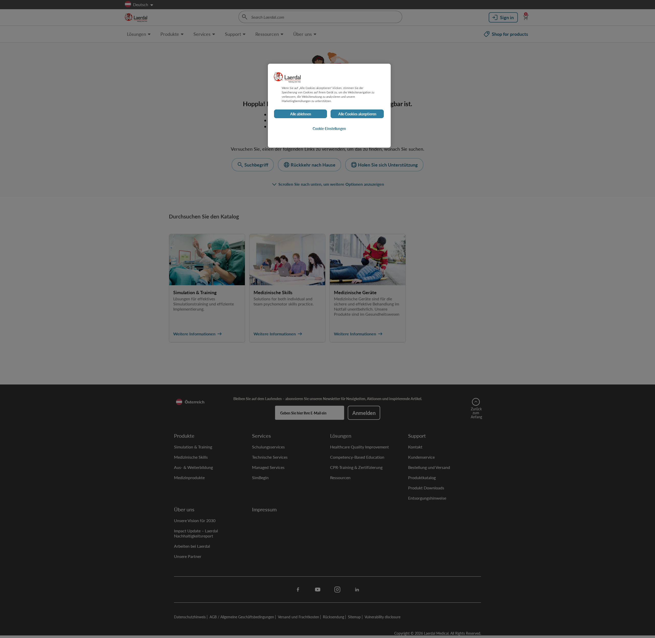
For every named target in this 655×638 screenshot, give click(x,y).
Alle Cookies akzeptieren (357, 114)
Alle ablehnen (300, 114)
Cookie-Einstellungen (329, 128)
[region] (329, 106)
